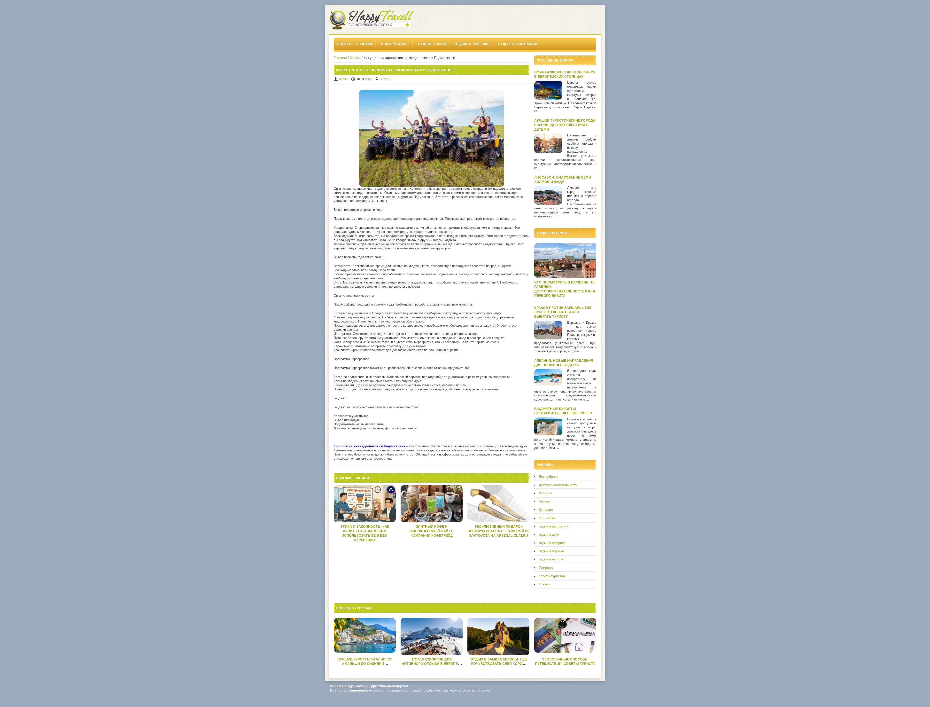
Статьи (355, 58)
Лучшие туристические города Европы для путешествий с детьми (564, 124)
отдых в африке (551, 551)
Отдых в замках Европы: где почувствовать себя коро (498, 661)
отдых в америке (471, 44)
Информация (393, 44)
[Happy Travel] (372, 29)
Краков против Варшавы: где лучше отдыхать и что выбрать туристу (562, 312)
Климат (544, 501)
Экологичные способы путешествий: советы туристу (565, 661)
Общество (547, 518)
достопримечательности (558, 485)
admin (343, 79)
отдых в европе (551, 559)
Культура (546, 509)
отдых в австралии (517, 44)
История (545, 493)
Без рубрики (548, 477)
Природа (546, 568)
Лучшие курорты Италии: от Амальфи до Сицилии (364, 661)
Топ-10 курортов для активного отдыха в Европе (430, 661)
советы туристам (355, 44)
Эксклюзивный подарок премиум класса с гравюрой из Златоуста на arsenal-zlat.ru (498, 531)
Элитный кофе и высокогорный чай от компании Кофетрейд (431, 531)
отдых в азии (432, 44)
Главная (340, 58)
